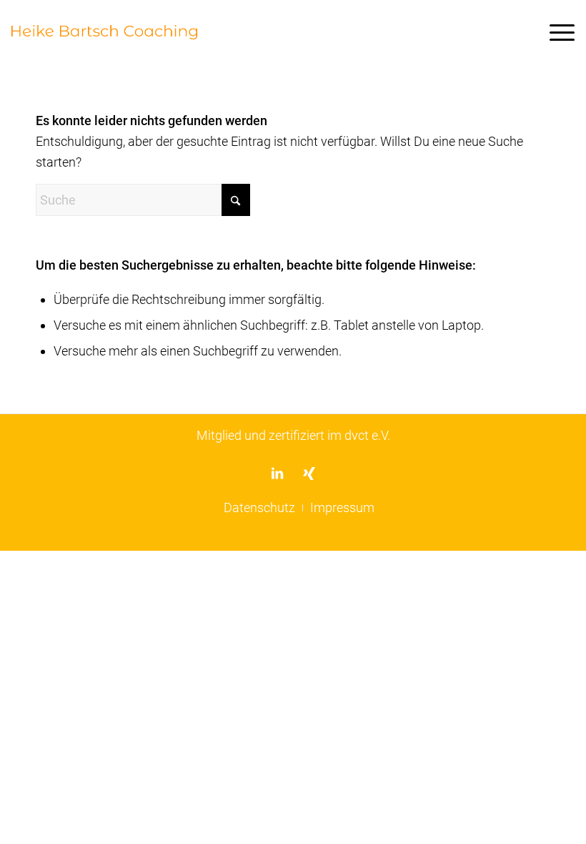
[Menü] (555, 32)
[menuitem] (555, 32)
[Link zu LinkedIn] (277, 473)
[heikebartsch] (104, 32)
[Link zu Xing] (309, 473)
